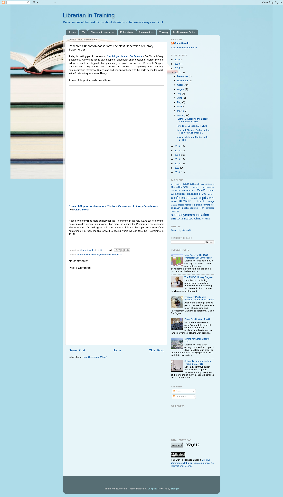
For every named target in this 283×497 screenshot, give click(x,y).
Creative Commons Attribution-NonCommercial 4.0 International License (192, 463)
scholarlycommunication (103, 254)
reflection (210, 208)
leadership (199, 201)
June (180, 98)
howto (174, 201)
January (181, 115)
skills (119, 254)
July (179, 93)
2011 (177, 168)
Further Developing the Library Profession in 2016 (192, 120)
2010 (177, 172)
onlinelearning (203, 205)
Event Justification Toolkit (197, 319)
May (179, 102)
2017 (177, 72)
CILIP (211, 193)
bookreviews (188, 190)
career (211, 190)
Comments (181, 396)
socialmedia (184, 218)
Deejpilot (152, 488)
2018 (177, 68)
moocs (181, 205)
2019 (177, 64)
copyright (195, 198)
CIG (204, 194)
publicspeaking (190, 208)
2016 (177, 146)
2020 (177, 59)
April (179, 106)
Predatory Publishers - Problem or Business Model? (199, 298)
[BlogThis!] (119, 250)
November (183, 80)
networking (190, 205)
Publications (126, 32)
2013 (177, 159)
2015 (177, 150)
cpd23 (210, 198)
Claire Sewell (81, 209)
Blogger (175, 488)
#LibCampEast (208, 187)
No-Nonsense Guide (184, 32)
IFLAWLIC (185, 201)
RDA (202, 208)
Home (72, 32)
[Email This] (115, 250)
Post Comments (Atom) (95, 357)
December (183, 76)
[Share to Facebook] (125, 250)
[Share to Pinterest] (128, 250)
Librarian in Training (89, 15)
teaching (196, 218)
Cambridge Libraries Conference (124, 56)
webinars (206, 219)
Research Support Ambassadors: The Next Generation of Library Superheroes (113, 206)
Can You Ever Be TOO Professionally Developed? (198, 256)
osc (212, 205)
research (175, 211)
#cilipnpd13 (210, 184)
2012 (177, 163)
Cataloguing (178, 193)
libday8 (210, 201)
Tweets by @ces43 (181, 230)
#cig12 (186, 184)
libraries (174, 205)
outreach (175, 208)
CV (83, 32)
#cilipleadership (197, 184)
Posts (178, 391)
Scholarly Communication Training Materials (197, 362)
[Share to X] (122, 250)
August (181, 89)
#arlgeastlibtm (176, 184)
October (181, 85)
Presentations (146, 32)
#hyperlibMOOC (179, 187)
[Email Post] (109, 250)
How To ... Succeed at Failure (192, 126)
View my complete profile (184, 47)
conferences (83, 254)
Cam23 (201, 190)
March (180, 111)
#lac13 (195, 187)
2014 (177, 155)
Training (163, 32)
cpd (203, 198)
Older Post (156, 350)
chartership (193, 193)
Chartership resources (102, 32)
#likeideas (175, 190)
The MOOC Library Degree (198, 277)
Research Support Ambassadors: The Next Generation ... (194, 131)
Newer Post (77, 350)
